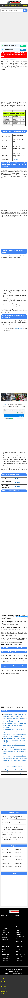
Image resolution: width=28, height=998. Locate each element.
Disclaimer (20, 968)
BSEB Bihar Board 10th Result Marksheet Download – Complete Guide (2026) (13, 822)
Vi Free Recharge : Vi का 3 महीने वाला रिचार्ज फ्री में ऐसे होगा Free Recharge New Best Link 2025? (14, 751)
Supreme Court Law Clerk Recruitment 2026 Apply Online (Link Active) (12, 838)
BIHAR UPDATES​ (7, 852)
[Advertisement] (14, 27)
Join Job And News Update (14, 766)
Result (6, 5)
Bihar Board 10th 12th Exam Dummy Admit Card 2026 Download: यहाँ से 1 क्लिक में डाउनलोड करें (14, 725)
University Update (7, 866)
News (3, 949)
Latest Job (17, 5)
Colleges (4, 937)
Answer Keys (5, 939)
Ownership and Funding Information (14, 973)
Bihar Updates (20, 936)
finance (18, 939)
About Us (7, 968)
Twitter (7, 776)
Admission (11, 5)
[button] (26, 616)
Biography (5, 960)
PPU (17, 958)
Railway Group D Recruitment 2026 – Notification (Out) (12, 833)
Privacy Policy (9, 969)
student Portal (18, 863)
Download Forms (20, 954)
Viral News (18, 866)
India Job (4, 928)
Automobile (19, 934)
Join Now (22, 45)
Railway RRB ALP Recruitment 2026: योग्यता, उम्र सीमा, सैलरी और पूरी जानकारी (12, 817)
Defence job (18, 852)
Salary (18, 949)
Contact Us (13, 968)
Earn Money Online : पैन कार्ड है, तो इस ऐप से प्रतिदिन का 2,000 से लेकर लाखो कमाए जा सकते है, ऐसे (15, 731)
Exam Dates (5, 932)
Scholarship (5, 863)
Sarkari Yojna (19, 707)
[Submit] (25, 10)
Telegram (7, 770)
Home (2, 5)
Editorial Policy (18, 969)
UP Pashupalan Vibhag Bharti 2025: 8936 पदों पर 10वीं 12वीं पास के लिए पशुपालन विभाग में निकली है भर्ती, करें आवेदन (14, 745)
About (6, 915)
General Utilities (10, 707)
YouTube (20, 776)
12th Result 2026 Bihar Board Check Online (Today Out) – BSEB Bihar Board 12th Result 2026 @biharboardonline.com (15, 720)
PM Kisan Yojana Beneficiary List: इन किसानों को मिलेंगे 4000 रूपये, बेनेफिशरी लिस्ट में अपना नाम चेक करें (15, 760)
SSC (17, 952)
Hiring (11, 915)
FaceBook (7, 773)
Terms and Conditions (14, 971)
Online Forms (5, 935)
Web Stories (3, 993)
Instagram (20, 773)
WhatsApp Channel (20, 770)
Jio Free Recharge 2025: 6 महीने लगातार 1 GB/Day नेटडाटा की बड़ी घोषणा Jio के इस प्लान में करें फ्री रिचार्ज (14, 740)
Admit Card (18, 849)
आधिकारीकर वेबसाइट (18, 328)
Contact (17, 915)
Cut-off (4, 930)
